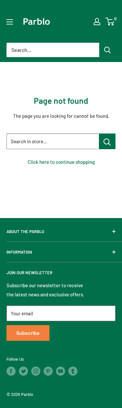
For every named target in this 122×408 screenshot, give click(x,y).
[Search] (107, 50)
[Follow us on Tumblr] (72, 371)
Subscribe (28, 333)
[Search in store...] (107, 141)
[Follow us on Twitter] (23, 371)
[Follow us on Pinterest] (48, 371)
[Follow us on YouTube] (60, 371)
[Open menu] (10, 21)
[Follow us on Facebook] (11, 371)
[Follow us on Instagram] (35, 371)
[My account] (97, 21)
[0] (110, 21)
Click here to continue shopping (61, 162)
